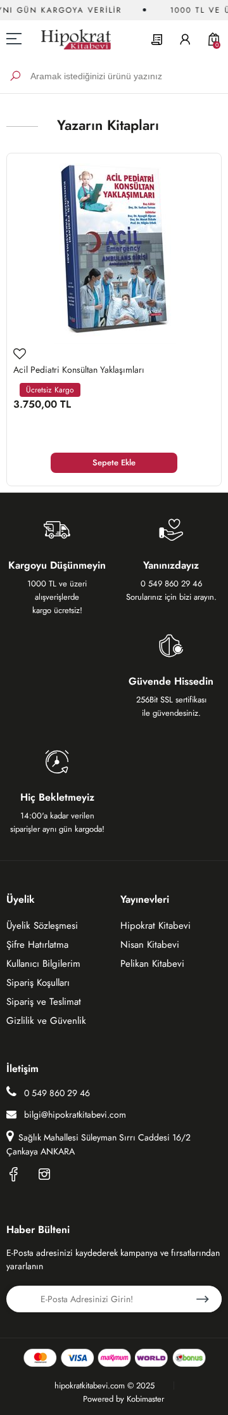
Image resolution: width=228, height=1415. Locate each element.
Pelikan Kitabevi (152, 964)
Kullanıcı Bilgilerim (43, 964)
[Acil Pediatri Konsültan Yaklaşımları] (114, 248)
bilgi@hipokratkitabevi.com (75, 1114)
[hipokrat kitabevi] (71, 39)
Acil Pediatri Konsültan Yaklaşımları (78, 369)
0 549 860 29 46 (56, 1093)
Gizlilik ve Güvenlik (46, 1021)
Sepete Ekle (114, 462)
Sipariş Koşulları (38, 983)
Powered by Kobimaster (123, 1399)
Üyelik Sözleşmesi (42, 926)
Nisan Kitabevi (149, 945)
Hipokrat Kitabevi (155, 926)
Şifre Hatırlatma (37, 945)
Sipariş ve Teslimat (43, 1002)
